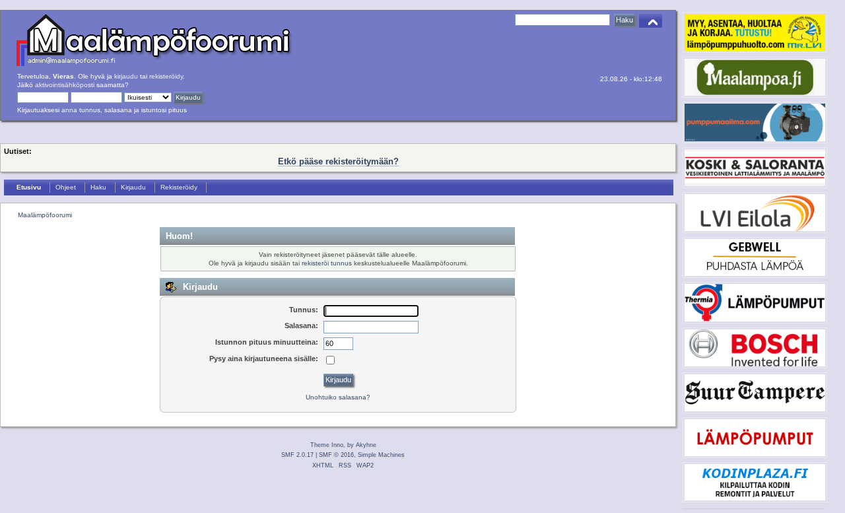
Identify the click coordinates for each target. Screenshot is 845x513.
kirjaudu (126, 76)
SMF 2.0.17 (297, 455)
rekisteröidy (166, 76)
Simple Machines (381, 455)
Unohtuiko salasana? (338, 397)
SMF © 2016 (336, 455)
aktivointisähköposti (64, 84)
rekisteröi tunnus (327, 263)
